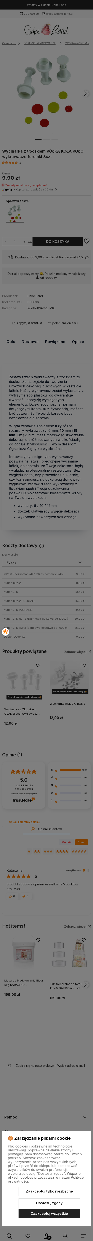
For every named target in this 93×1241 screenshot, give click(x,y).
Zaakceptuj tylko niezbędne (49, 1191)
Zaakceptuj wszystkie (49, 1213)
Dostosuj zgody (49, 1203)
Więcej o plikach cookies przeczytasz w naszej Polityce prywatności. (46, 1177)
